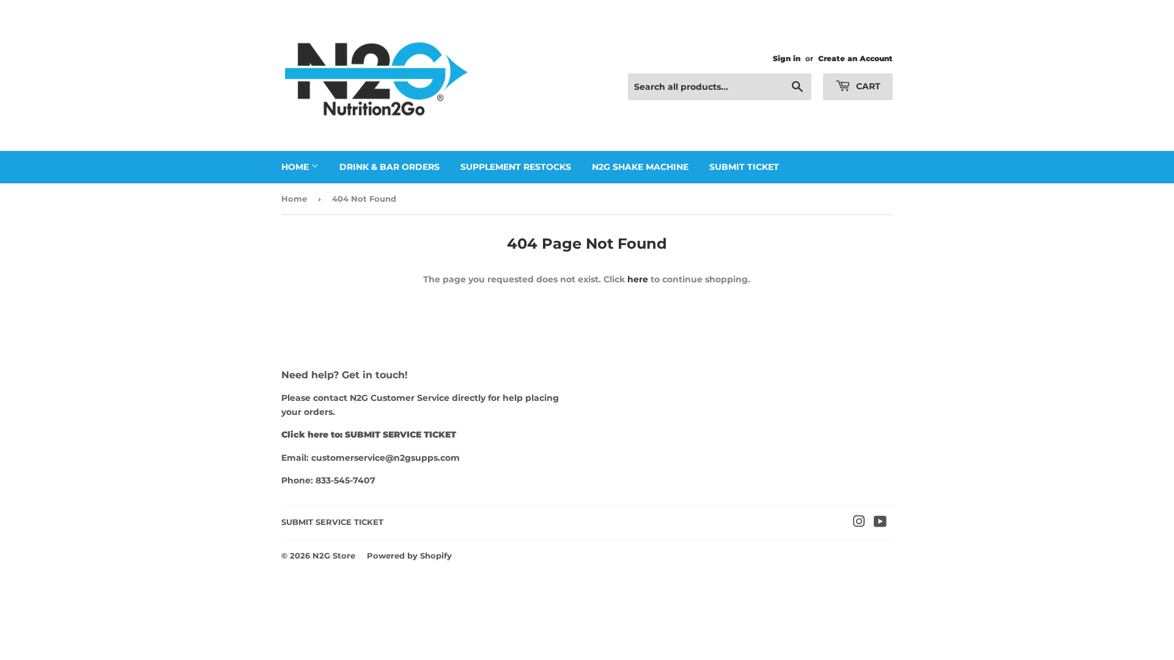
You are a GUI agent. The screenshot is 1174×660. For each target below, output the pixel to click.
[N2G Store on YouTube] (880, 523)
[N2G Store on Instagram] (859, 523)
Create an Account (855, 58)
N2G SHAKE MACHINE (640, 166)
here (637, 279)
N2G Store (333, 555)
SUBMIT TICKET (744, 166)
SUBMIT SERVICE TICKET (332, 522)
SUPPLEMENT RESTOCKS (515, 166)
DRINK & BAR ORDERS (389, 166)
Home (294, 199)
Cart (867, 86)
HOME (296, 166)
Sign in (786, 58)
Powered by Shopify (409, 555)
